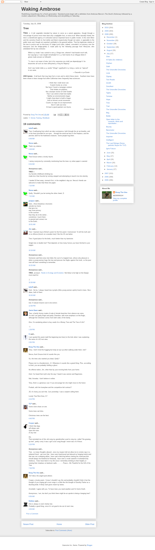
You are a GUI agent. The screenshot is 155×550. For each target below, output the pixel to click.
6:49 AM (32, 139)
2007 (107, 173)
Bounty (109, 127)
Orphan (109, 63)
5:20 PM (32, 444)
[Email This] (59, 115)
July (108, 54)
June (109, 153)
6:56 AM (32, 496)
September (111, 47)
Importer (109, 137)
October (110, 44)
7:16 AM (32, 186)
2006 (107, 177)
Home (59, 524)
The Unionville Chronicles (116, 70)
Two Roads (110, 80)
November (111, 40)
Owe (108, 56)
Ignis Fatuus (111, 148)
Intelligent (110, 140)
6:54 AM (32, 164)
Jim (30, 229)
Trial (107, 106)
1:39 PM (32, 329)
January (110, 169)
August (109, 50)
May (108, 156)
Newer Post (28, 524)
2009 (107, 31)
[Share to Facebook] (66, 115)
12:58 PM (32, 306)
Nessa (31, 143)
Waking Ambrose (40, 9)
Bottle (108, 116)
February (110, 166)
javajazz (32, 201)
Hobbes (31, 501)
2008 (107, 34)
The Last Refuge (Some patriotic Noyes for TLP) (116, 144)
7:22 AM (32, 196)
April (109, 159)
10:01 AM (32, 224)
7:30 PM (32, 468)
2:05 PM (32, 342)
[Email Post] (54, 115)
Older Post (89, 524)
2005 (107, 180)
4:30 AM (32, 509)
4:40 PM (32, 418)
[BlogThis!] (61, 115)
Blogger (89, 545)
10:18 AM (32, 250)
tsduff (31, 128)
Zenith (108, 83)
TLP (30, 404)
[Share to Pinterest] (68, 115)
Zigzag (108, 76)
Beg (107, 113)
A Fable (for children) (114, 60)
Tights (108, 93)
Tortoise (109, 96)
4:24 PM (32, 399)
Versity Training (36, 118)
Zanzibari (109, 86)
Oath (108, 66)
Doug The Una (34, 347)
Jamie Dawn (33, 310)
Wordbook (46, 118)
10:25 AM (32, 265)
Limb (108, 73)
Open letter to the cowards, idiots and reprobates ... (114, 121)
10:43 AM (32, 295)
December (111, 37)
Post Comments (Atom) (63, 530)
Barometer (110, 130)
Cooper (31, 423)
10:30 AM (32, 282)
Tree (108, 103)
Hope (108, 99)
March (109, 163)
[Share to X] (63, 115)
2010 (107, 27)
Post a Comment (32, 514)
